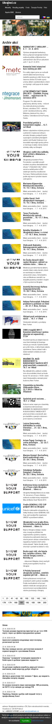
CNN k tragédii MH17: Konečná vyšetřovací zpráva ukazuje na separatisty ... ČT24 (35, 333)
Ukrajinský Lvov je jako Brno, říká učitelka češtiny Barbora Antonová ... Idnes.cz (36, 524)
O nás (28, 8)
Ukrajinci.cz (9, 2)
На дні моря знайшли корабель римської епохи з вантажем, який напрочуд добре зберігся (23, 668)
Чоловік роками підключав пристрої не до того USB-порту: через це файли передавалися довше (25, 632)
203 (44, 602)
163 (44, 598)
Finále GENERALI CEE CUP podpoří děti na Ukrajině (34, 505)
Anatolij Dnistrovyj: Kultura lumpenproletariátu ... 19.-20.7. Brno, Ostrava (35, 288)
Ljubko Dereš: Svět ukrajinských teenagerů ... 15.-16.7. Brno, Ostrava (34, 200)
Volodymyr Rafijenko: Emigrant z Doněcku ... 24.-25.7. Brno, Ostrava (33, 472)
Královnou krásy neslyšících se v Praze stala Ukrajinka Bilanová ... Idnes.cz (35, 487)
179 (9, 602)
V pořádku (26, 721)
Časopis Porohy (36, 8)
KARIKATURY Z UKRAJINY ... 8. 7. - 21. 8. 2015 (35, 48)
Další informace (37, 721)
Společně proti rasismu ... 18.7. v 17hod (34, 399)
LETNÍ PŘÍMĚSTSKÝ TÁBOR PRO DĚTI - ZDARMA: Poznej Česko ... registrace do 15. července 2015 (35, 94)
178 (4, 602)
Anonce (18, 12)
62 (17, 598)
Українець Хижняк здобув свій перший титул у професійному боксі (22, 695)
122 (32, 598)
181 (21, 602)
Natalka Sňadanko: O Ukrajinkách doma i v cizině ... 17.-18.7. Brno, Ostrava (35, 232)
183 (33, 602)
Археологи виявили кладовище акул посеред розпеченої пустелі (22, 641)
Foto (45, 8)
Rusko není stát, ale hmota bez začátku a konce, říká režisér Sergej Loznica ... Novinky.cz (35, 554)
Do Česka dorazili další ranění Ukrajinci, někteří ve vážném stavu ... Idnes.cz (35, 262)
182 (27, 602)
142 (38, 598)
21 (7, 598)
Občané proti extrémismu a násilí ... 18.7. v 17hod (35, 317)
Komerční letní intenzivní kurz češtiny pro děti (34, 67)
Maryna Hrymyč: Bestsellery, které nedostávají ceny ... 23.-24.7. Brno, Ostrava (35, 457)
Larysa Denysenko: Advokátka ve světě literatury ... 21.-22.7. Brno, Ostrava (35, 426)
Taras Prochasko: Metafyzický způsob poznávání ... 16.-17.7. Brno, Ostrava (35, 216)
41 (12, 598)
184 (39, 602)
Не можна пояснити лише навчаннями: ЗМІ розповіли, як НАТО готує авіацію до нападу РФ (25, 686)
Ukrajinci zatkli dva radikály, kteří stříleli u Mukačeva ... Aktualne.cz (36, 154)
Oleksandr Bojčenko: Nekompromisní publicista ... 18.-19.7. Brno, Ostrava (36, 247)
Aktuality (8, 8)
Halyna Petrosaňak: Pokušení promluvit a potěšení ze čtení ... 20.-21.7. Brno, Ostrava (36, 303)
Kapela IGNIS (9, 12)
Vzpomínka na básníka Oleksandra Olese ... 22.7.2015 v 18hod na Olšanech (33, 388)
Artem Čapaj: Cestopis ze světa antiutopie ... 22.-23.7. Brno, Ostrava (36, 442)
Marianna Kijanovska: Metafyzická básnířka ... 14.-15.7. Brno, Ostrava (34, 185)
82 (21, 598)
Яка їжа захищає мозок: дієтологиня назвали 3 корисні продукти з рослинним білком (22, 650)
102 (26, 598)
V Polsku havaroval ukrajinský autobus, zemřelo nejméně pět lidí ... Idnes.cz (35, 572)
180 (15, 602)
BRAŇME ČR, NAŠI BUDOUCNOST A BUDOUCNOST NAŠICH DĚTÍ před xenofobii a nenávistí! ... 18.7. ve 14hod (36, 363)
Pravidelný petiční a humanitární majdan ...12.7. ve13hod (35, 124)
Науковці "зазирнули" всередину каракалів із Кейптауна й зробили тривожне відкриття (21, 659)
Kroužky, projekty (18, 8)
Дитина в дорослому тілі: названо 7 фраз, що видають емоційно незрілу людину (25, 677)
